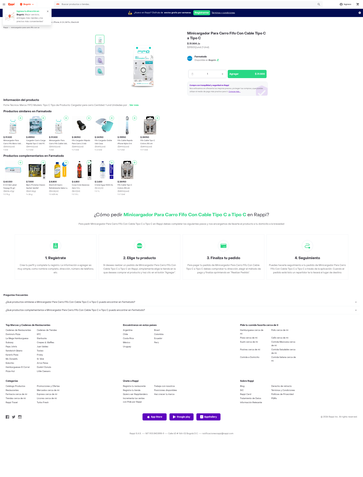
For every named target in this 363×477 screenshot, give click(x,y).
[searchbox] (187, 4)
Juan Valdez (42, 346)
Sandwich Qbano (14, 350)
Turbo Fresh (42, 402)
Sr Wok (40, 359)
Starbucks (42, 338)
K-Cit (62, 22)
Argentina (127, 330)
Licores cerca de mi (47, 398)
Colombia (158, 334)
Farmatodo (201, 56)
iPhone (56, 22)
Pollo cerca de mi (279, 330)
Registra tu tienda (131, 390)
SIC (242, 390)
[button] (27, 4)
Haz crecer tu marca (164, 394)
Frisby (40, 355)
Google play (183, 416)
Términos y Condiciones (283, 390)
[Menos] (192, 74)
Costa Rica (128, 338)
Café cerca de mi (279, 338)
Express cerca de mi (47, 394)
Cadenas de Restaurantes (18, 330)
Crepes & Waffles (45, 342)
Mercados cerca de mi (48, 390)
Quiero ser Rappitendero (135, 394)
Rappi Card (245, 394)
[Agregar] (20, 118)
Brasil (157, 330)
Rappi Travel (12, 402)
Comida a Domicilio (249, 357)
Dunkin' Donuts (44, 367)
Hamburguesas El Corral (17, 367)
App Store (156, 416)
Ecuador (158, 338)
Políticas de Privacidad (282, 394)
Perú (156, 342)
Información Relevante (251, 402)
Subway (9, 342)
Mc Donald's (12, 359)
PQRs (274, 398)
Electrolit (75, 22)
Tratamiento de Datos (250, 398)
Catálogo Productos (15, 386)
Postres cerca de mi (250, 349)
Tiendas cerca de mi (16, 398)
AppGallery (210, 416)
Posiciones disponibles (165, 390)
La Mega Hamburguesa (17, 338)
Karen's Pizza (12, 355)
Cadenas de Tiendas (47, 330)
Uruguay (127, 346)
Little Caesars (43, 371)
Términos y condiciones (223, 12)
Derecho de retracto (281, 386)
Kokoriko (10, 363)
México (126, 342)
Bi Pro (67, 22)
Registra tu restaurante (134, 386)
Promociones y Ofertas (48, 386)
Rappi (5, 27)
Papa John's (11, 346)
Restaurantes (12, 390)
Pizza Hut (10, 371)
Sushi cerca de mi (249, 342)
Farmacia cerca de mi (16, 394)
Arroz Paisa (42, 363)
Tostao (40, 350)
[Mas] (222, 74)
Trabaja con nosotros (164, 386)
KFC (39, 334)
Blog (242, 386)
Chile (125, 334)
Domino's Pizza (13, 334)
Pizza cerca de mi (249, 338)
